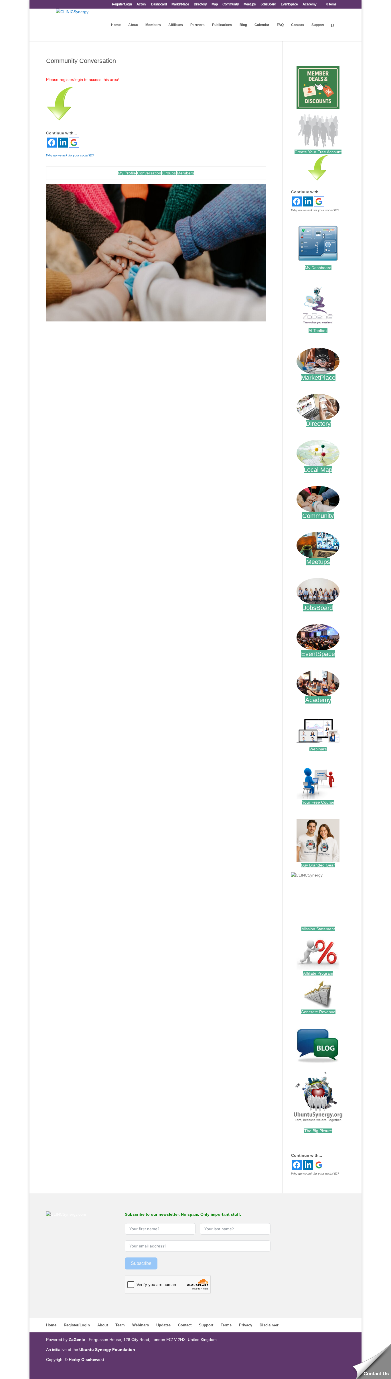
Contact (297, 25)
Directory (200, 4)
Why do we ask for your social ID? (70, 155)
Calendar (261, 25)
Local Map (318, 469)
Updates (163, 1325)
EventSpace (289, 4)
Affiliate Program (318, 973)
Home (116, 25)
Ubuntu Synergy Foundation (107, 1349)
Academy (309, 4)
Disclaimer (269, 1325)
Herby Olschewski (86, 1359)
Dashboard (159, 4)
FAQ (280, 25)
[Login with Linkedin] (63, 143)
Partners (197, 25)
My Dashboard (318, 267)
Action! (141, 4)
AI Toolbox (318, 330)
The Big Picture (318, 1130)
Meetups (250, 4)
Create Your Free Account (318, 152)
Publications (222, 25)
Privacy (245, 1325)
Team (120, 1325)
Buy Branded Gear (318, 865)
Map (215, 4)
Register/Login (122, 4)
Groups (169, 173)
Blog (243, 25)
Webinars (318, 749)
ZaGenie (77, 1339)
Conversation (149, 173)
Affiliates (175, 25)
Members (153, 25)
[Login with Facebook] (52, 143)
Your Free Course (318, 802)
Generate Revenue (318, 1012)
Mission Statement (318, 929)
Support (317, 25)
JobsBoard (268, 4)
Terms (226, 1325)
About (133, 25)
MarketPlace (180, 4)
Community (230, 4)
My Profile (127, 173)
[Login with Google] (74, 143)
